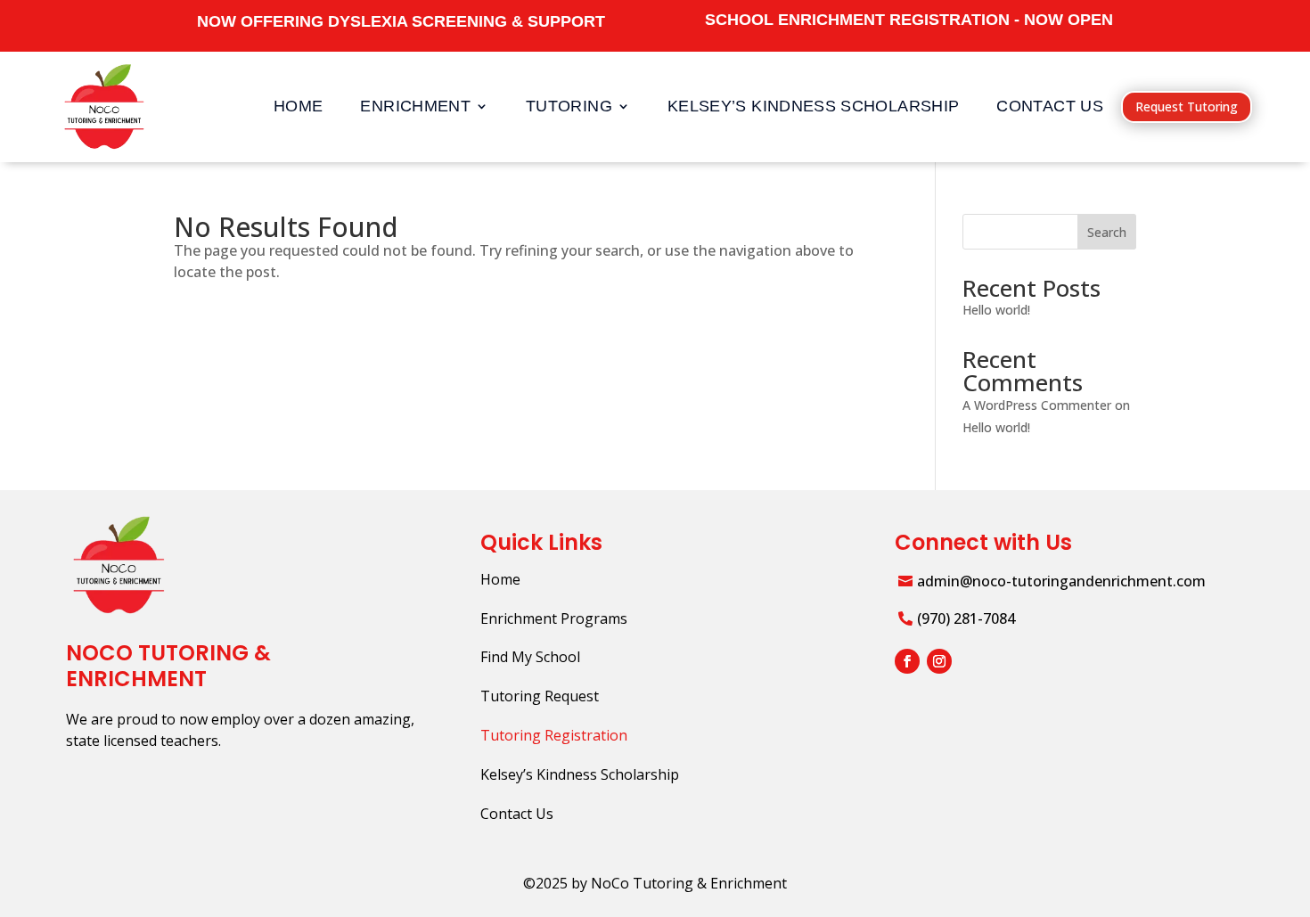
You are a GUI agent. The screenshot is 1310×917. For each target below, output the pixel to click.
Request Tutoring (1186, 106)
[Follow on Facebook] (907, 661)
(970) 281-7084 (966, 618)
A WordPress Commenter (1036, 405)
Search (1106, 232)
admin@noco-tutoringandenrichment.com (1061, 581)
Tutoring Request (539, 696)
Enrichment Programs (553, 618)
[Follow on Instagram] (939, 661)
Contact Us (1049, 106)
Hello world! (996, 309)
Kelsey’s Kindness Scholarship (813, 106)
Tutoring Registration (553, 735)
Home (298, 106)
